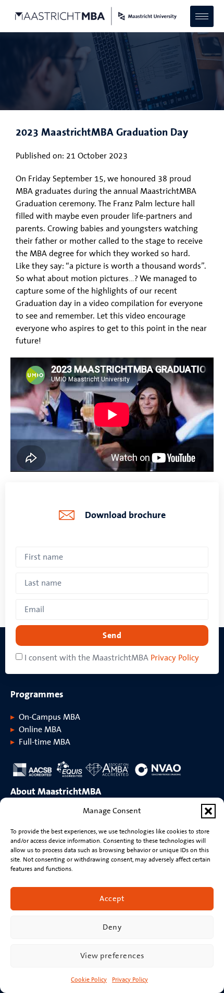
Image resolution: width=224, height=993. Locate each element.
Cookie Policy (89, 979)
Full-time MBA (44, 742)
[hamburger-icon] (202, 16)
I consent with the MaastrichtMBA (111, 658)
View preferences (112, 955)
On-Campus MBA (49, 717)
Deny (112, 927)
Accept (112, 898)
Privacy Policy (130, 979)
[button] (208, 811)
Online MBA (40, 729)
